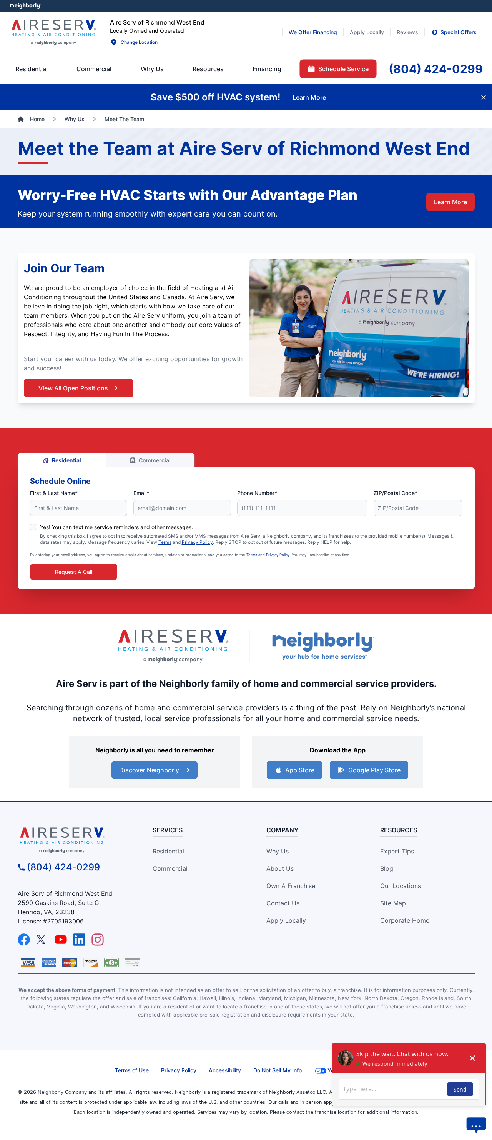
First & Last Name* (54, 493)
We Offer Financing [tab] (313, 32)
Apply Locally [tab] (367, 32)
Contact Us (282, 903)
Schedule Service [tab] (343, 69)
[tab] (152, 69)
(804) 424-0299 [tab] (436, 69)
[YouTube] (61, 939)
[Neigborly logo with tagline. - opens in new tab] (323, 646)
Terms (164, 542)
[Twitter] (42, 939)
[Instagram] (97, 939)
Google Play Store (374, 770)
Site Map (393, 903)
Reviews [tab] (407, 32)
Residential (66, 460)
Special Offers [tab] (458, 32)
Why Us (277, 851)
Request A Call (73, 571)
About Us (280, 868)
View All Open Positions (73, 388)
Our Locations (400, 886)
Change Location (139, 42)
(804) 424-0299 (63, 867)
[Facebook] (24, 939)
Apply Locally (286, 920)
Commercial (155, 460)
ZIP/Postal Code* (395, 493)
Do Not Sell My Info (277, 1070)
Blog (386, 868)
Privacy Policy (197, 542)
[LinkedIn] (79, 939)
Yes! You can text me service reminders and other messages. (116, 527)
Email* (141, 493)
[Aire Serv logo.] (53, 32)
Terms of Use (132, 1070)
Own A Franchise (290, 886)
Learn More (450, 202)
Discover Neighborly (149, 770)
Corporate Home (404, 920)
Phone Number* (257, 493)
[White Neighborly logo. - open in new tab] (25, 5)
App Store (299, 770)
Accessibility (225, 1070)
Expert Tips (397, 851)
